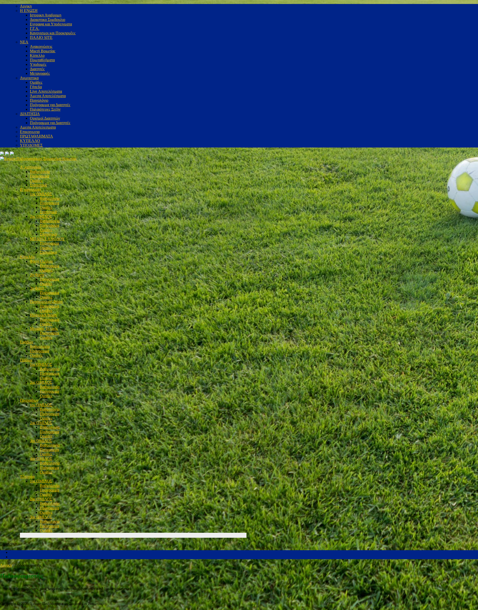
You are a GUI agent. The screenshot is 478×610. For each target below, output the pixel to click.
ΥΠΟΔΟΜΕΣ (31, 145)
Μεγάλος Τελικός (44, 328)
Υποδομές (38, 64)
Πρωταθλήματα (42, 60)
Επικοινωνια (30, 132)
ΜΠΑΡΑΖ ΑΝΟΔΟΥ (47, 239)
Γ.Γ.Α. (34, 28)
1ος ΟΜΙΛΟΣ (41, 194)
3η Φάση (37, 288)
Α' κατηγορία (30, 167)
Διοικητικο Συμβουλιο (47, 19)
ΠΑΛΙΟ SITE (41, 37)
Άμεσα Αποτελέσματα (48, 96)
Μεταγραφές (40, 73)
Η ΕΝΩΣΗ (29, 10)
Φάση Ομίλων (41, 261)
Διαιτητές (37, 69)
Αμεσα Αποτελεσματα (38, 127)
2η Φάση (37, 275)
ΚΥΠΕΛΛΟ (30, 141)
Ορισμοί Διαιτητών (45, 118)
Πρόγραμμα (39, 176)
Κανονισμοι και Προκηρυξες (52, 33)
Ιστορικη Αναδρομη (45, 15)
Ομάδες (36, 82)
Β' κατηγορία (30, 189)
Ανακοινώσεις (41, 46)
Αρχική (6, 565)
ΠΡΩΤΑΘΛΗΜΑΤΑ (36, 136)
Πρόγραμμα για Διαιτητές (50, 105)
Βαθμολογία (40, 171)
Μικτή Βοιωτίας (42, 51)
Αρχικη (26, 6)
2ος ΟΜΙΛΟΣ (41, 216)
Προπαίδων (29, 400)
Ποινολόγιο (39, 100)
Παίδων (26, 360)
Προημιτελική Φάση (46, 302)
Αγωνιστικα (29, 78)
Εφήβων (26, 342)
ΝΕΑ (24, 42)
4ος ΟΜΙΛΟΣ (41, 459)
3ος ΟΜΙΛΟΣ (41, 441)
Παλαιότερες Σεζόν (45, 109)
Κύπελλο (37, 55)
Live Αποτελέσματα (46, 91)
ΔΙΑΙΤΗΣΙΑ (30, 114)
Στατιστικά (38, 185)
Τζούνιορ (27, 476)
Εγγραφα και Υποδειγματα (51, 24)
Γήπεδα (36, 87)
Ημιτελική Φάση (43, 315)
